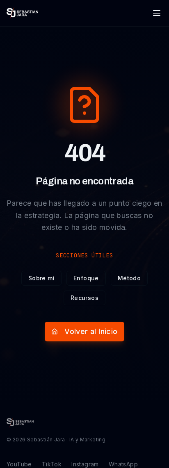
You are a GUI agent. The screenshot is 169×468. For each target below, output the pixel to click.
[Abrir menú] (157, 13)
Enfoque (86, 278)
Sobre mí (41, 278)
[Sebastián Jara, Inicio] (22, 13)
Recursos (84, 297)
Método (129, 278)
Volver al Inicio (90, 331)
